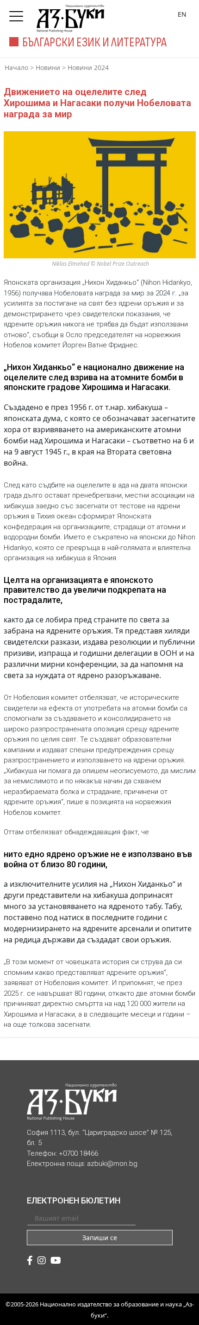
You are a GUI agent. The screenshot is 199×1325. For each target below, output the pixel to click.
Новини (48, 67)
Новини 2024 (88, 67)
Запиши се (99, 1237)
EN (182, 14)
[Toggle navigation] (18, 13)
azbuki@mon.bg (112, 1163)
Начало (16, 67)
